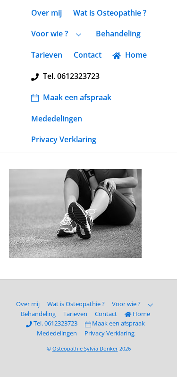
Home (135, 55)
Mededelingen (56, 118)
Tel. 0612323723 (70, 76)
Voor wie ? (49, 33)
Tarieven (46, 55)
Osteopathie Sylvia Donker (85, 348)
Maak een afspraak (76, 97)
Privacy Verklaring (63, 139)
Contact (87, 55)
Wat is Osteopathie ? (109, 13)
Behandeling (118, 33)
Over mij (46, 13)
